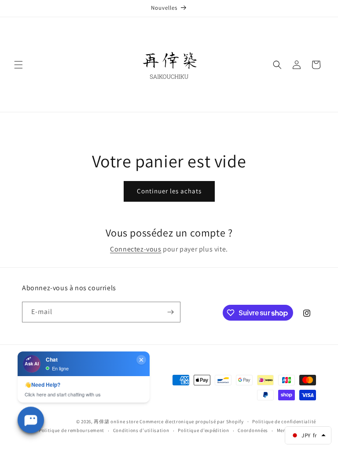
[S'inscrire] (170, 312)
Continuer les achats (169, 191)
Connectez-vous (135, 249)
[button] (18, 64)
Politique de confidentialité (284, 421)
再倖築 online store (116, 421)
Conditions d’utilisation (141, 430)
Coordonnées (253, 430)
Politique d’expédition (203, 430)
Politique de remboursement (71, 430)
